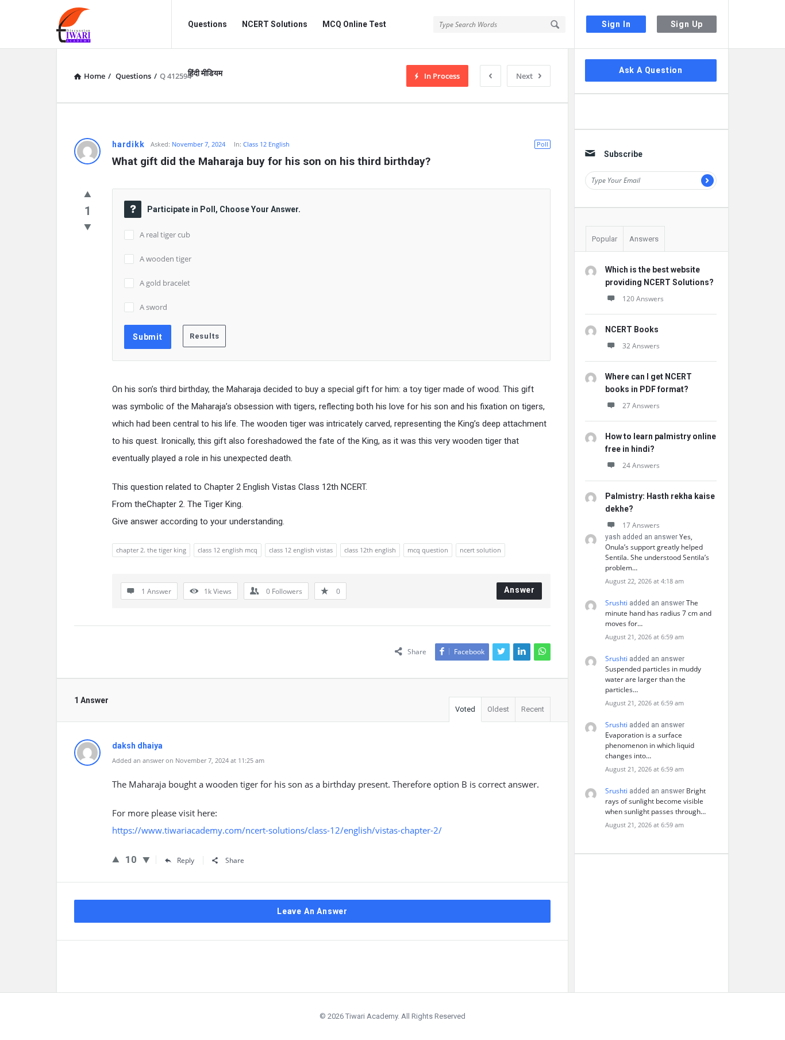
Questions (207, 24)
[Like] (87, 193)
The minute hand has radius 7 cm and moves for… (658, 613)
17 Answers (641, 525)
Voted (465, 709)
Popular (604, 239)
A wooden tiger (165, 259)
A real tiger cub (165, 234)
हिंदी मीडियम (205, 73)
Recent (532, 709)
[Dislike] (87, 226)
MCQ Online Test (354, 24)
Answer (519, 589)
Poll (542, 144)
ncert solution (480, 550)
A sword (153, 307)
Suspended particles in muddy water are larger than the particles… (653, 679)
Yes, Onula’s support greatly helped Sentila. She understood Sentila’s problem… (657, 552)
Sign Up (687, 24)
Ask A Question (651, 70)
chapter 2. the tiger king (151, 550)
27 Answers (641, 405)
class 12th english (370, 550)
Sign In (616, 24)
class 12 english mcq (227, 550)
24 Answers (641, 465)
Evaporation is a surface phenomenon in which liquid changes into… (649, 745)
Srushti (616, 603)
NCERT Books (632, 329)
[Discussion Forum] (114, 24)
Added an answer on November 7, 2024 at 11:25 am (188, 760)
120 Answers (643, 299)
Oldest (498, 709)
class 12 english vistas (301, 550)
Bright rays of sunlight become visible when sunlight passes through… (655, 801)
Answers (644, 239)
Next (524, 76)
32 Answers (641, 346)
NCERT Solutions (274, 24)
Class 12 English (266, 144)
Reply (185, 860)
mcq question (427, 550)
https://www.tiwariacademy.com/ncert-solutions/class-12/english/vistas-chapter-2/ (277, 830)
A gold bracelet (165, 283)
